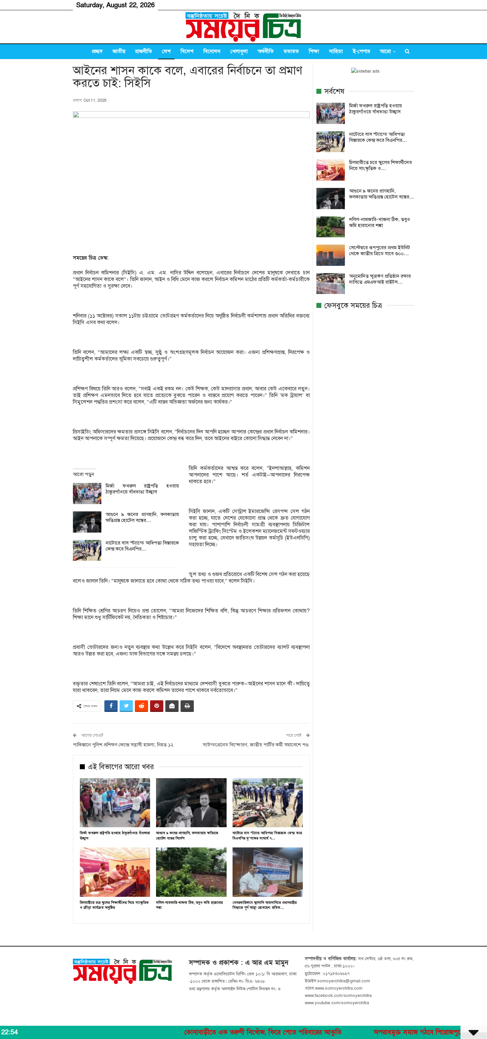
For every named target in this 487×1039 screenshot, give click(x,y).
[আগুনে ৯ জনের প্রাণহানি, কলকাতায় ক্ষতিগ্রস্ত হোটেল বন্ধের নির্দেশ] (87, 522)
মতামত (291, 51)
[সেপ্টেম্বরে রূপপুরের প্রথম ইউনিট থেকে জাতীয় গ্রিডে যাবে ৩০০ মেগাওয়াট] (330, 255)
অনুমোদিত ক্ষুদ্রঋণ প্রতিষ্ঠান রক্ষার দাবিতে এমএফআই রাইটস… (380, 279)
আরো (385, 51)
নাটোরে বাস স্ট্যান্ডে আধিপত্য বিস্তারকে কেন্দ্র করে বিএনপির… (142, 546)
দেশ (166, 51)
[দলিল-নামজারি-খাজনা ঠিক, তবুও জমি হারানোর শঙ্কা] (191, 872)
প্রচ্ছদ (97, 51)
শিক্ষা (314, 51)
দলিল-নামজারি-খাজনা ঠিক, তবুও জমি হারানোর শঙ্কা (379, 222)
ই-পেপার (361, 51)
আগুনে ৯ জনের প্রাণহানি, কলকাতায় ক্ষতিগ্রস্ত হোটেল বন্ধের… (142, 517)
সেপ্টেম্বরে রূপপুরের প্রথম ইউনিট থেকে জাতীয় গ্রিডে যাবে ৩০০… (379, 251)
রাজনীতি (143, 51)
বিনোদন (211, 51)
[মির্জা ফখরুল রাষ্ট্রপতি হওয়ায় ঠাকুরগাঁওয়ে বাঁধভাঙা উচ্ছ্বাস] (87, 493)
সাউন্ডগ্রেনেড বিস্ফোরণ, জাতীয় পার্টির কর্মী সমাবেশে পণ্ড (256, 745)
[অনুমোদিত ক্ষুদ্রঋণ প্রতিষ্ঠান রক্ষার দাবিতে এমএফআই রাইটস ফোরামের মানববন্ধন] (330, 283)
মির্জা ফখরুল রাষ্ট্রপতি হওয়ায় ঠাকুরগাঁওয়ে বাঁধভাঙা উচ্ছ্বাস (142, 489)
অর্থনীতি (266, 51)
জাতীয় (119, 51)
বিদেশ (187, 51)
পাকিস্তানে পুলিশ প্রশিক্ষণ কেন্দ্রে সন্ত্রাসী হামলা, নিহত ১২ (123, 745)
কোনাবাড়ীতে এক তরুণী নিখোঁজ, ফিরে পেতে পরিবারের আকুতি (226, 1032)
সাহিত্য (336, 51)
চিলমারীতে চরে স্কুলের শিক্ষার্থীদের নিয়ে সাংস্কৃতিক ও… (380, 165)
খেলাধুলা (239, 51)
